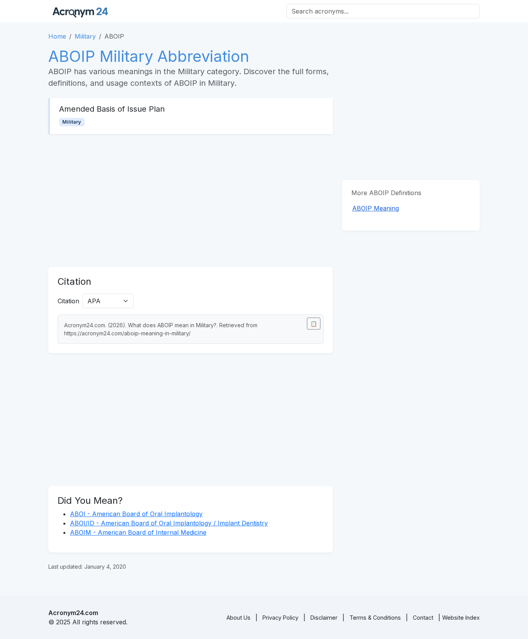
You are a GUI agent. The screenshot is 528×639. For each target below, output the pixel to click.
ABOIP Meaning (375, 208)
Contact (423, 617)
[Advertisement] (190, 200)
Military (85, 36)
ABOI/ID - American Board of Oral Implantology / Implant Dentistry (169, 523)
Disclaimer (323, 617)
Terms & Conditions (375, 617)
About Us (238, 617)
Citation (68, 301)
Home (57, 36)
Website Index (461, 617)
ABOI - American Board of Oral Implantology (136, 514)
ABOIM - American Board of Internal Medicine (138, 532)
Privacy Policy (280, 617)
